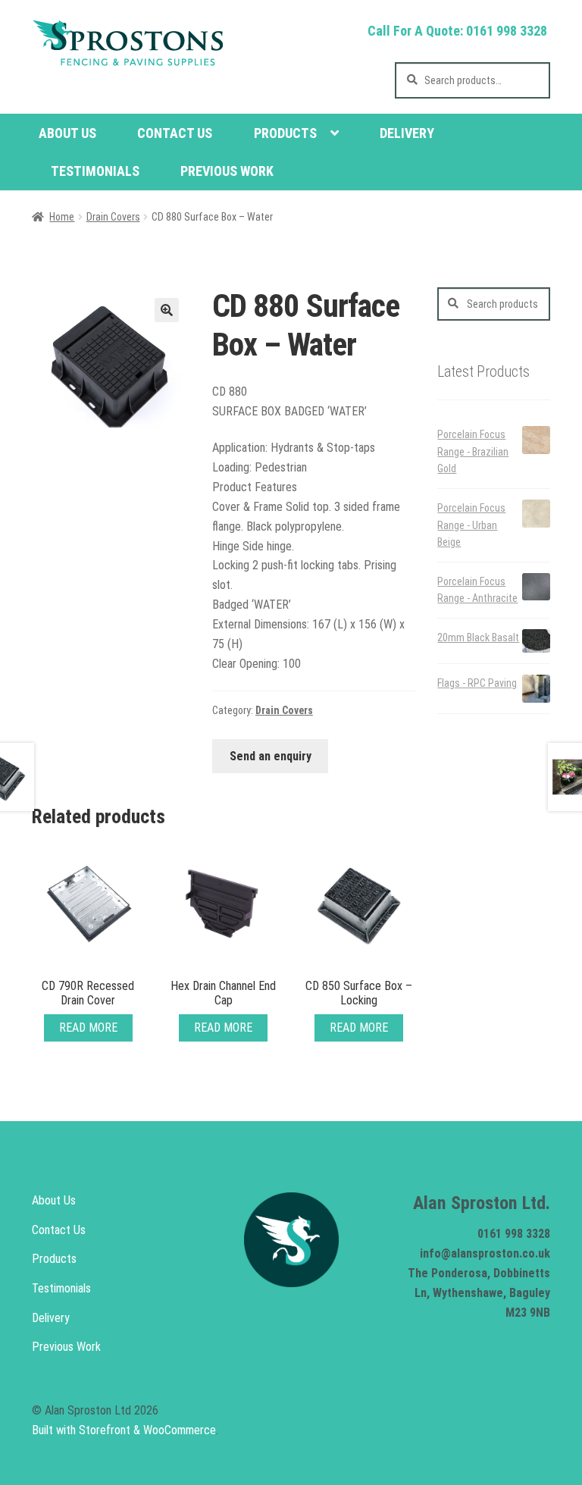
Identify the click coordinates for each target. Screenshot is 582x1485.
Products (285, 133)
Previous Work (227, 171)
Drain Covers (113, 217)
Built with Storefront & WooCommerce (124, 1430)
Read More (88, 1027)
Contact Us (174, 133)
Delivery (407, 133)
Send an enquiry (270, 756)
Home (61, 217)
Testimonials (95, 171)
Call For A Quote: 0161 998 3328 (457, 31)
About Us (67, 133)
